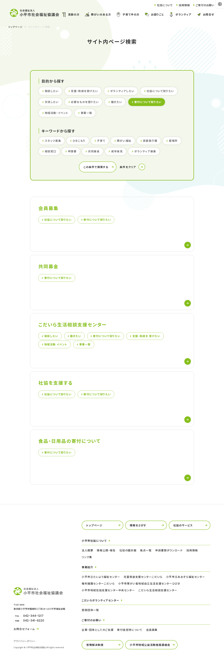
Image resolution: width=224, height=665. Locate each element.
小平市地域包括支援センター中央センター (108, 590)
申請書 (72, 151)
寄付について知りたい (148, 102)
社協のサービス (183, 525)
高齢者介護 (150, 141)
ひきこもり (79, 141)
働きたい (116, 102)
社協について (165, 5)
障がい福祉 (124, 141)
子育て (101, 141)
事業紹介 (87, 567)
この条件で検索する (95, 167)
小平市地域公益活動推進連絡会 (150, 645)
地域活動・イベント (56, 113)
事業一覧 (86, 113)
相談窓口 (50, 151)
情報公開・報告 (106, 550)
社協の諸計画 (128, 550)
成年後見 (117, 151)
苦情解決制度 (95, 645)
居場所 (173, 141)
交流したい (52, 102)
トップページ (15, 26)
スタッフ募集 (53, 141)
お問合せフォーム (24, 629)
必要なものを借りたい (85, 102)
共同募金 (94, 151)
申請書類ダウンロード (169, 550)
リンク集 (87, 557)
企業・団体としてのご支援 (97, 630)
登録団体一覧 (90, 610)
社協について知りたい (160, 91)
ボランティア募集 (145, 151)
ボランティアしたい (122, 91)
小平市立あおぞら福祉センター (185, 577)
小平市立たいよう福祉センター (101, 577)
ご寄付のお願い (205, 5)
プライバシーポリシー (25, 641)
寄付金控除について (129, 630)
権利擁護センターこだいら (98, 583)
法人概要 (87, 550)
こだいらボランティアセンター (100, 600)
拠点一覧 (146, 550)
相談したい (52, 91)
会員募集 (152, 630)
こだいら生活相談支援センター (157, 590)
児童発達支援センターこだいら (143, 577)
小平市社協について (94, 541)
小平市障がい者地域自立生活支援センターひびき (149, 583)
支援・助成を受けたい (84, 91)
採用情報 (184, 5)
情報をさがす (138, 525)
